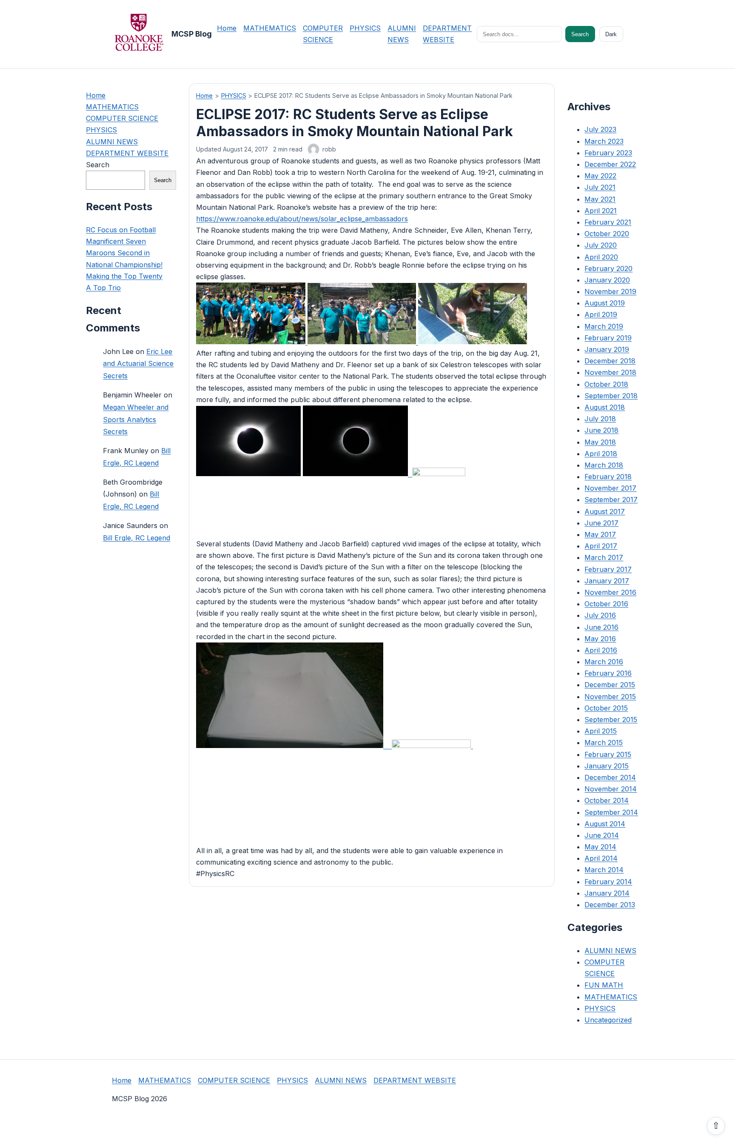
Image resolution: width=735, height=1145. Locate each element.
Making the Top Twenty (124, 276)
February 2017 (608, 569)
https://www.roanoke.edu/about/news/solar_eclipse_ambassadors (302, 218)
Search (580, 34)
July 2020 (600, 245)
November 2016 (610, 592)
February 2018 (608, 476)
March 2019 (603, 326)
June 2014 (601, 835)
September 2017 (611, 499)
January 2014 (607, 893)
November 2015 (610, 696)
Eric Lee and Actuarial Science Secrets (138, 363)
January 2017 (606, 581)
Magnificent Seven (116, 241)
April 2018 (600, 453)
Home (226, 28)
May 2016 (600, 638)
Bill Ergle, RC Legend (136, 538)
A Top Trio (103, 287)
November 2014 (610, 789)
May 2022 (600, 175)
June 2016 (601, 626)
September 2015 (610, 719)
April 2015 (600, 731)
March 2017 (603, 557)
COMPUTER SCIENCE (122, 118)
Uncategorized (608, 1020)
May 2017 (600, 534)
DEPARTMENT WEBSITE (127, 153)
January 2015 (606, 766)
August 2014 (604, 823)
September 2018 (611, 395)
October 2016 (606, 604)
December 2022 (610, 164)
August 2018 (604, 407)
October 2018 (606, 384)
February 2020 (608, 268)
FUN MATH (603, 985)
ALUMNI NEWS (112, 141)
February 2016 (608, 673)
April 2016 (600, 650)
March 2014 (604, 869)
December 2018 (609, 361)
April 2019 (600, 314)
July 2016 (600, 615)
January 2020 (607, 280)
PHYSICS (365, 28)
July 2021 (599, 187)
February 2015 (607, 754)
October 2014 (606, 800)
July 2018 (600, 418)
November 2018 (610, 372)
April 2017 (600, 546)
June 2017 (601, 523)
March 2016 (603, 661)
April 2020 (601, 256)
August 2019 (604, 303)
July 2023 (600, 129)
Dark (611, 34)
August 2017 (604, 511)
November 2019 (610, 291)
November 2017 (610, 488)
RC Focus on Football (121, 230)
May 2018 (600, 441)
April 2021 (600, 210)
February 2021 (607, 222)
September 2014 (611, 812)
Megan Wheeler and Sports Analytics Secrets (135, 419)
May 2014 (600, 846)
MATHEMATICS (269, 28)
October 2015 (606, 708)
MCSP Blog (191, 33)
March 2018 (603, 465)
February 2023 (608, 152)
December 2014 (610, 777)
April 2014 (601, 858)
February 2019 (608, 338)
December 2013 (609, 904)
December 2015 (609, 684)
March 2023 (604, 141)
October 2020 (606, 233)
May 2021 (599, 199)
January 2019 (606, 349)
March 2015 (603, 742)
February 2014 (608, 881)
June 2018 (601, 430)
